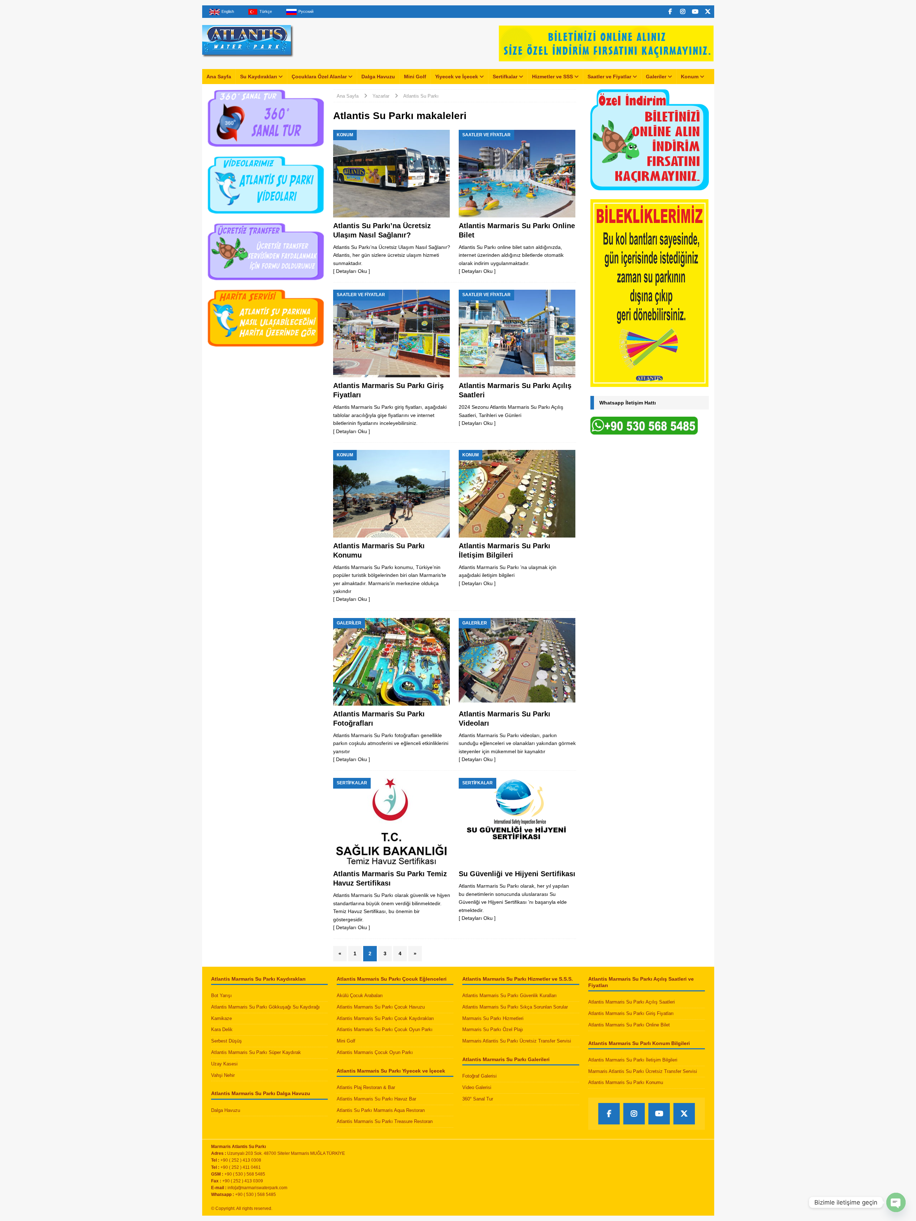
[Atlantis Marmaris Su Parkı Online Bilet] (517, 173)
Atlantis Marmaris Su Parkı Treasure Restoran (385, 1121)
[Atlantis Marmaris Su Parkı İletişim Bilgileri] (517, 494)
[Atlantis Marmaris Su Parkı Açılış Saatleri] (517, 333)
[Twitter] (708, 11)
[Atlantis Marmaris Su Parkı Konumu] (391, 494)
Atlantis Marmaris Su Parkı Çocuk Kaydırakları (385, 1018)
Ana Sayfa (218, 76)
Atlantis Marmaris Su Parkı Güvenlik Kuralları (509, 995)
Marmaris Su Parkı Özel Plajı (492, 1029)
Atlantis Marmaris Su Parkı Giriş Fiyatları (631, 1013)
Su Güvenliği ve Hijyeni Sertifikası (517, 874)
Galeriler (656, 76)
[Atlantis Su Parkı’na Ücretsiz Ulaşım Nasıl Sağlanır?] (391, 173)
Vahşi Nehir (223, 1075)
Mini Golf (415, 76)
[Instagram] (683, 11)
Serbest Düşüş (226, 1041)
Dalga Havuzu (378, 76)
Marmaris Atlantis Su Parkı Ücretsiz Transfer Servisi (516, 1041)
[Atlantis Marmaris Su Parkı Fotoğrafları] (391, 662)
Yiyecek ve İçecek (456, 76)
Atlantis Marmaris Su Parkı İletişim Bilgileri (632, 1060)
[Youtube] (695, 11)
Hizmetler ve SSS (552, 76)
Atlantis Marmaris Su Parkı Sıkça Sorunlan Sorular (515, 1007)
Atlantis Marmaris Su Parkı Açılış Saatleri (631, 1002)
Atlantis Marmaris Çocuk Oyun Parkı (375, 1052)
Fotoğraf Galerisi (479, 1076)
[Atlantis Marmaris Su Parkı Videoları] (517, 662)
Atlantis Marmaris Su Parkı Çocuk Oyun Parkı (385, 1029)
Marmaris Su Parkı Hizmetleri (492, 1018)
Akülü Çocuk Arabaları (360, 995)
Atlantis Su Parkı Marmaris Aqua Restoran (381, 1110)
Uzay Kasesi (224, 1063)
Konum (689, 76)
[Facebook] (670, 11)
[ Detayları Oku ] (351, 271)
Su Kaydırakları (258, 76)
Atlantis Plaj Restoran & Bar (366, 1087)
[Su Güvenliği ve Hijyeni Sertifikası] (517, 822)
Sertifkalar (505, 76)
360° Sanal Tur (477, 1099)
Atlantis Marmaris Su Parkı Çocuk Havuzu (381, 1007)
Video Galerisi (476, 1087)
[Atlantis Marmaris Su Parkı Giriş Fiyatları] (391, 333)
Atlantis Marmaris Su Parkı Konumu (625, 1082)
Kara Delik (222, 1029)
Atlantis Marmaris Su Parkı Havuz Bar (376, 1099)
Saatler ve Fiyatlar (609, 76)
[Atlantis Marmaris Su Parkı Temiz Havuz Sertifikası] (391, 822)
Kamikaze (221, 1018)
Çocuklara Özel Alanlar (319, 76)
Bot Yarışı (221, 995)
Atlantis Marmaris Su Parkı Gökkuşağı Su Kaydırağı (265, 1007)
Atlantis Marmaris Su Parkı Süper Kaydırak (256, 1052)
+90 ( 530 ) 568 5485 (255, 1194)
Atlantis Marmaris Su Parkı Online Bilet (629, 1025)
